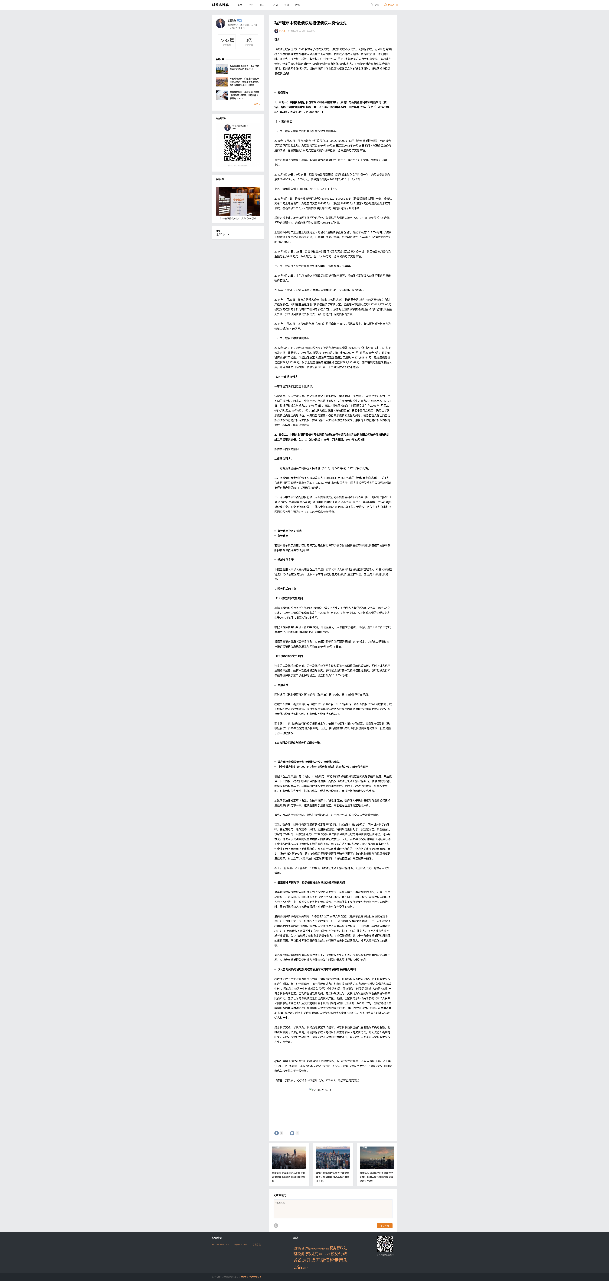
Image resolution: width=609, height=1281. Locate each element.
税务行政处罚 (307, 1253)
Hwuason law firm (220, 1244)
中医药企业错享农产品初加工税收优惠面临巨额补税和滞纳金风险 (288, 1176)
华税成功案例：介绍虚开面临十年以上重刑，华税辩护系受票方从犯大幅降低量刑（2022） (244, 81)
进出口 (305, 1268)
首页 (239, 4)
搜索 (376, 4)
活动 (275, 4)
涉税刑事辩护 (316, 1248)
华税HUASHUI (240, 1244)
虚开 (306, 1260)
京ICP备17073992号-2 (251, 1277)
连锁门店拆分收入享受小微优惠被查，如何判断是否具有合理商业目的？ (332, 1176)
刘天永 (232, 20)
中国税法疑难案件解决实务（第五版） (238, 218)
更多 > (257, 104)
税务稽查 (325, 1249)
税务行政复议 (324, 1254)
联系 (297, 4)
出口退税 (298, 1248)
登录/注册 (392, 4)
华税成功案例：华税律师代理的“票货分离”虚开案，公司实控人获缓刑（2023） (244, 95)
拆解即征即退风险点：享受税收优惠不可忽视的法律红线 (244, 67)
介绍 (251, 4)
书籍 (286, 4)
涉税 (307, 1248)
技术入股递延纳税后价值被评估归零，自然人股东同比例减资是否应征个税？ (376, 1176)
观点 (262, 4)
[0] (276, 1133)
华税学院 (256, 1244)
